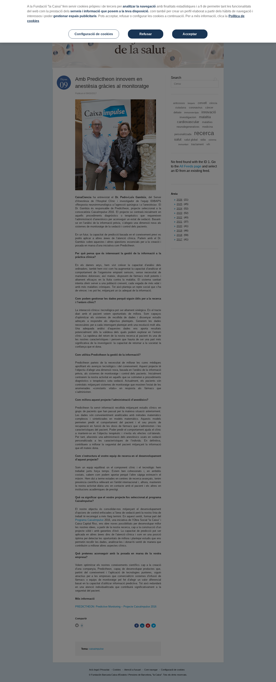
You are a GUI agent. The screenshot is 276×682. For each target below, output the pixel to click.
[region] (138, 21)
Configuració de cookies (94, 34)
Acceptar (190, 34)
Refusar (145, 34)
